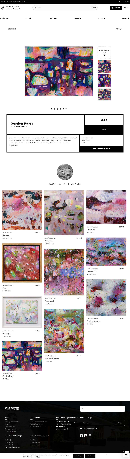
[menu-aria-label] (128, 7)
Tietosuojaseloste (10, 426)
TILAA (119, 423)
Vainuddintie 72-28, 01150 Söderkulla (14, 2)
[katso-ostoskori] (125, 7)
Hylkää (90, 456)
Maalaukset (4, 18)
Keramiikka (126, 18)
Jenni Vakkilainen (7, 233)
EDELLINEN (12, 29)
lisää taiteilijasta (101, 148)
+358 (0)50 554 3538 (63, 424)
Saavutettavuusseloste (11, 429)
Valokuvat (53, 18)
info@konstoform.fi (62, 429)
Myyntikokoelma (35, 442)
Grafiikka (78, 18)
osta (104, 129)
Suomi (121, 2)
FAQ (6, 424)
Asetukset (101, 456)
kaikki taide (65, 391)
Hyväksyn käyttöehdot (90, 429)
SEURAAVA (118, 29)
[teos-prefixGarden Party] (59, 71)
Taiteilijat (33, 440)
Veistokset (29, 18)
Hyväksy (78, 456)
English (127, 2)
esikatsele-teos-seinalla (104, 51)
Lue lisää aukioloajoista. (12, 447)
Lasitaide (101, 18)
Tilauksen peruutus (10, 431)
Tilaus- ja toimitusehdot (12, 422)
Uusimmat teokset (35, 445)
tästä (38, 457)
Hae (94, 7)
